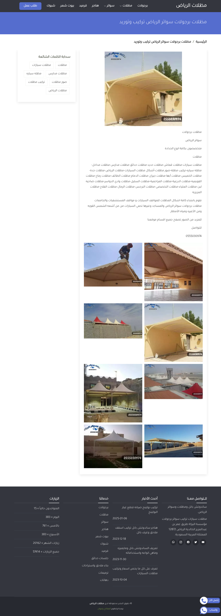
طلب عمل (30, 6)
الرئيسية (201, 42)
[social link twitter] (196, 542)
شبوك (51, 6)
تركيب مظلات (36, 82)
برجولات (142, 6)
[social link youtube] (203, 542)
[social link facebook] (188, 542)
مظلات (62, 65)
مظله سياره (33, 73)
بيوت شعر (67, 6)
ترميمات (103, 573)
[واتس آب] (173, 542)
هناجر (95, 6)
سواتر (104, 522)
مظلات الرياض (191, 6)
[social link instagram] (181, 542)
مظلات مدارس (57, 73)
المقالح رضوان (104, 609)
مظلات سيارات (41, 65)
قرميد (83, 6)
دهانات (104, 580)
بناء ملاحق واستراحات (95, 565)
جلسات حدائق (99, 558)
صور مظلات (59, 82)
